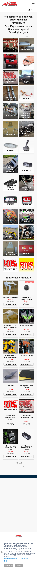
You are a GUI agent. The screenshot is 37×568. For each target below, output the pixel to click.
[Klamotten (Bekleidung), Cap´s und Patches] (26, 107)
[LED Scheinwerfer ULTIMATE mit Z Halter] (10, 436)
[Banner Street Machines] (10, 75)
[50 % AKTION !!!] (10, 262)
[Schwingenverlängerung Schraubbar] (10, 179)
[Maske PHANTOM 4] (26, 316)
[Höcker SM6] (10, 376)
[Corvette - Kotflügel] (26, 75)
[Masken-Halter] (10, 125)
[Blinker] (26, 58)
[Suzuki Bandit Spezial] (26, 213)
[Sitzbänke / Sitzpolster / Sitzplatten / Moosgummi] (10, 159)
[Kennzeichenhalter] (10, 107)
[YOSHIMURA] (26, 197)
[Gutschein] (26, 246)
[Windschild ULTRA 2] (26, 346)
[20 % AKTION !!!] (26, 262)
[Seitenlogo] (10, 3)
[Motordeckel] (26, 230)
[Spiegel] (26, 143)
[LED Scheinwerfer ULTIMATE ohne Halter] (26, 436)
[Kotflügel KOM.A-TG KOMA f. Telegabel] (10, 316)
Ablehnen (19, 565)
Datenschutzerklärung (11, 558)
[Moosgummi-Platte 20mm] (26, 376)
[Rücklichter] (10, 143)
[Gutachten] (26, 91)
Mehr (6, 561)
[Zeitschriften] (10, 213)
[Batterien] (10, 58)
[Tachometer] (10, 197)
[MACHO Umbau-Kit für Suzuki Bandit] (26, 125)
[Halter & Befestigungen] (10, 246)
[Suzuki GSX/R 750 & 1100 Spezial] (10, 230)
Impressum (24, 558)
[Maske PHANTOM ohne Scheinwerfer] (10, 346)
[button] (34, 10)
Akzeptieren (9, 565)
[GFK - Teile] (10, 42)
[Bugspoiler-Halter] (26, 42)
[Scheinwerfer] (26, 159)
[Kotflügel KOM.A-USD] (10, 288)
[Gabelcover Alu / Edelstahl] (10, 91)
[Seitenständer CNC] (26, 179)
